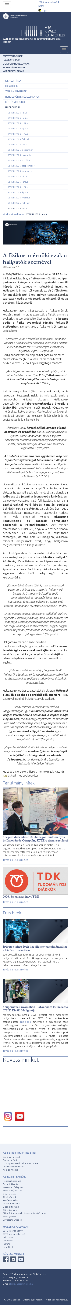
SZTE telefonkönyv (13, 1230)
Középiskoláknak (13, 71)
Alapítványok (9, 1197)
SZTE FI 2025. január (18, 208)
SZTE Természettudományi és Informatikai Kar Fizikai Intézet (32, 40)
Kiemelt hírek (13, 80)
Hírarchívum (12, 107)
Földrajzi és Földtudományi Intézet (21, 1163)
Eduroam (8, 1237)
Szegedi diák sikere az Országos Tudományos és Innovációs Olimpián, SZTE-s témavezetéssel (35, 838)
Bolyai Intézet (10, 1160)
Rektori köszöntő (12, 1181)
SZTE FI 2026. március (19, 134)
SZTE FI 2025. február (19, 203)
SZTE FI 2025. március (19, 197)
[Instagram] (13, 1259)
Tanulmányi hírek (16, 91)
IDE (5, 775)
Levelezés (8, 1240)
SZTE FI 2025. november (20, 155)
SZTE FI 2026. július (17, 112)
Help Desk (8, 1247)
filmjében (25, 1021)
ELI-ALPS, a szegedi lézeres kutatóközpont (25, 1213)
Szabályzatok (9, 1216)
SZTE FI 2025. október (19, 160)
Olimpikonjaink (11, 1210)
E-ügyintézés (9, 1194)
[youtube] (20, 1116)
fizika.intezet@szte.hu (21, 1284)
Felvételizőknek (13, 56)
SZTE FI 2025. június (18, 181)
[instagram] (9, 1116)
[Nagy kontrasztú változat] (39, 9)
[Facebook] (6, 1259)
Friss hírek (11, 86)
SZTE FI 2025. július (17, 176)
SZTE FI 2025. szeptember (21, 165)
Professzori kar (11, 1200)
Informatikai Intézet (13, 1166)
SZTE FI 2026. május (18, 123)
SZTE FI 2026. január (18, 144)
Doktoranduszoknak (16, 63)
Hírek (5, 214)
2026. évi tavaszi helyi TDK (21, 896)
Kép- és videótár (15, 102)
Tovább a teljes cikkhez (15, 859)
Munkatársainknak (14, 67)
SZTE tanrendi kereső (14, 1234)
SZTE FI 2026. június (18, 118)
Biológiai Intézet (11, 1157)
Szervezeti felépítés (13, 1187)
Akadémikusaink (11, 1203)
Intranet (7, 1244)
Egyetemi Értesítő (12, 1220)
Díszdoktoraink (11, 1207)
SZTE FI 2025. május (18, 187)
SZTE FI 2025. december (20, 150)
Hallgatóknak (11, 60)
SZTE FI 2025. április (18, 192)
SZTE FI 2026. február (19, 139)
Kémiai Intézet (10, 1169)
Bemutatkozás (10, 1184)
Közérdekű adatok (12, 1190)
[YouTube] (21, 1259)
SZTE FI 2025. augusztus (20, 171)
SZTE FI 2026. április (18, 128)
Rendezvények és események (22, 97)
